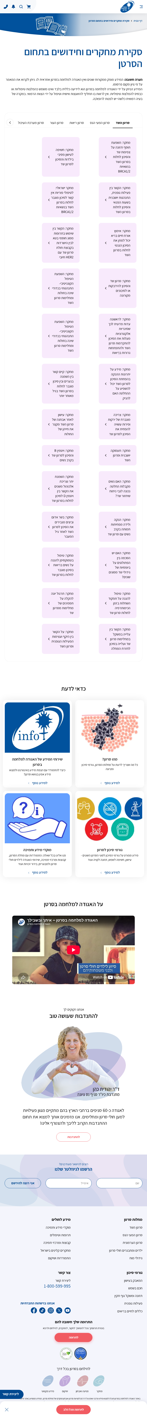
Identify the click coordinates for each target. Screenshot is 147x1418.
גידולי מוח (136, 1258)
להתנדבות (73, 1137)
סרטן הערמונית (132, 1242)
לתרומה (73, 1337)
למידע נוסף (112, 783)
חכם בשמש (135, 1288)
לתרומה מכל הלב (73, 1410)
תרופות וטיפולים (60, 1235)
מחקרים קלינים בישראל (56, 1250)
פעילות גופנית (133, 1303)
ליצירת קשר (10, 1394)
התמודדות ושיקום (59, 1258)
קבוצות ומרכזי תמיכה (57, 1242)
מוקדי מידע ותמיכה (58, 1227)
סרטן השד (135, 1227)
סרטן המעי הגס (132, 1235)
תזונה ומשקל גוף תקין (128, 1296)
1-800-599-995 (57, 1286)
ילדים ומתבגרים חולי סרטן (125, 1250)
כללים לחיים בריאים (129, 1311)
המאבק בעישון (133, 1280)
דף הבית (138, 20)
